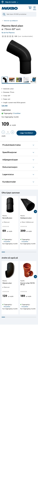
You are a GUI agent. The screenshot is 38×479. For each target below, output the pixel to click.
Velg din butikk (10, 2)
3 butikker (17, 113)
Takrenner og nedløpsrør (11, 20)
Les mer (5, 105)
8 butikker (7, 307)
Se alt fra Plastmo (8, 33)
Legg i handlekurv (26, 133)
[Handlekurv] (30, 8)
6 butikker (7, 242)
